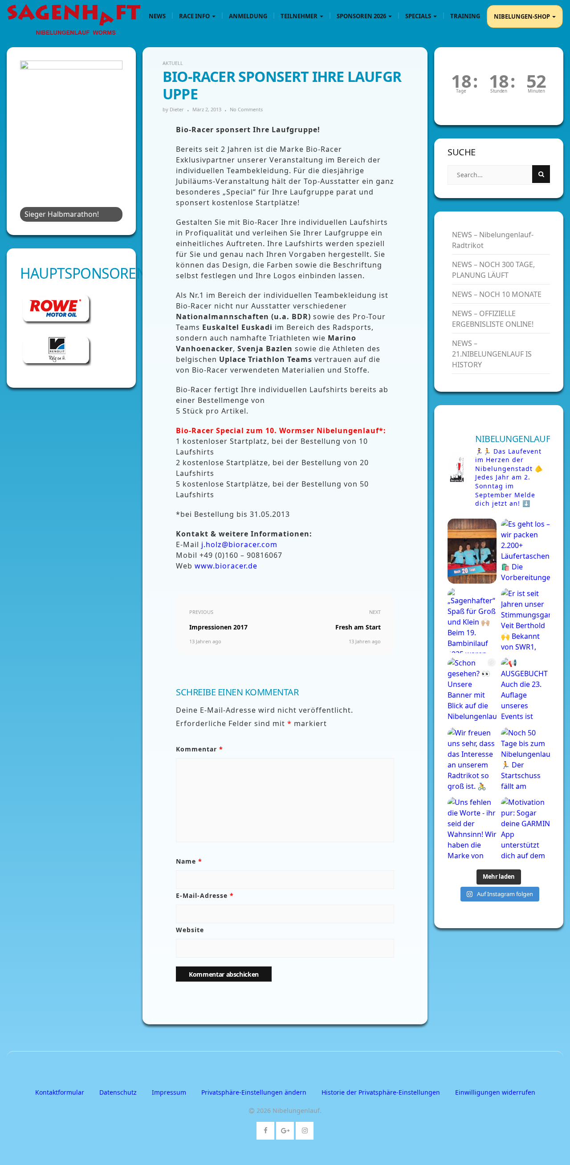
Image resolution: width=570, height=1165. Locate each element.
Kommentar (199, 749)
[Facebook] (265, 1128)
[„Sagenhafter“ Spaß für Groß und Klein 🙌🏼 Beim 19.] (472, 620)
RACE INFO (195, 16)
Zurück (31, 139)
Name (189, 861)
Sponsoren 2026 (362, 16)
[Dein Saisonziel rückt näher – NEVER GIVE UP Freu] (472, 551)
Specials (418, 16)
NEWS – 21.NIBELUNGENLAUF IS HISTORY (492, 353)
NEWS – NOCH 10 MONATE (497, 294)
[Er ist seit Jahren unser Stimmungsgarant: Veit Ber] (525, 620)
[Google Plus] (285, 1128)
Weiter (111, 139)
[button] (253, 1092)
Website (190, 930)
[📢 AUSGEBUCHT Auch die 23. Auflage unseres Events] (525, 690)
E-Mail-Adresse (205, 895)
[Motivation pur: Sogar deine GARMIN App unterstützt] (525, 829)
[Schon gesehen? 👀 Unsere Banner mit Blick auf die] (472, 690)
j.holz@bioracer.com (239, 544)
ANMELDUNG (248, 16)
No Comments (246, 109)
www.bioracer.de (226, 566)
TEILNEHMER (300, 16)
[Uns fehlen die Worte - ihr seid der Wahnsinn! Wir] (472, 829)
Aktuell (173, 63)
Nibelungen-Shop (522, 16)
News (157, 16)
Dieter (177, 109)
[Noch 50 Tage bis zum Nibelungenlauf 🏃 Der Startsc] (525, 759)
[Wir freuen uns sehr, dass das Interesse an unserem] (472, 759)
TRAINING (465, 16)
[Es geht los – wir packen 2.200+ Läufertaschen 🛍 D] (525, 551)
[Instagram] (305, 1128)
